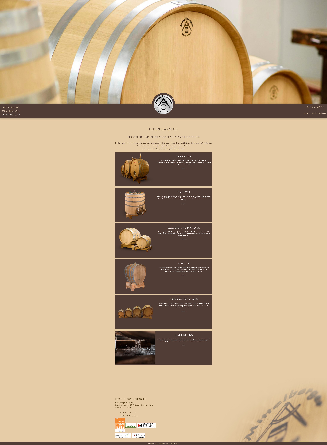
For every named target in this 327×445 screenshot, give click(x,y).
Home (306, 113)
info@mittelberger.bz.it (129, 416)
